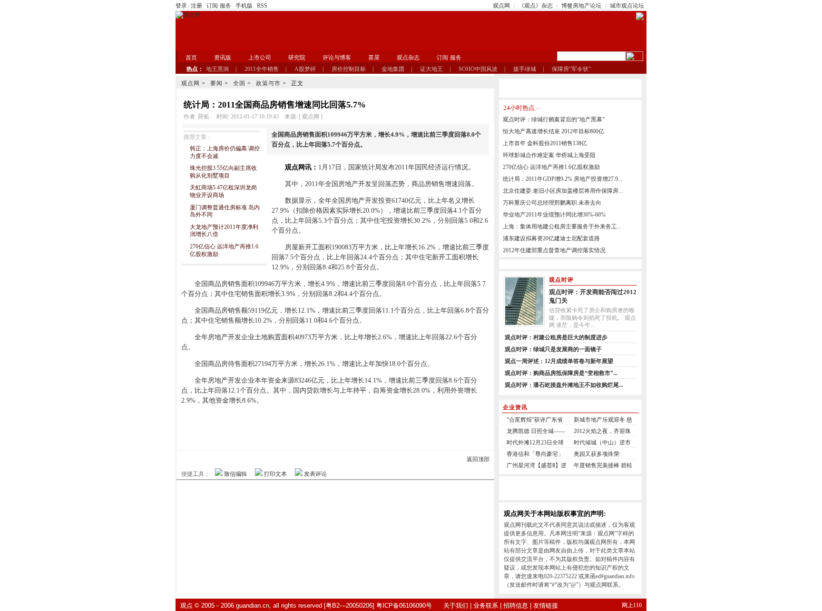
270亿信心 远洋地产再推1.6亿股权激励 (551, 167)
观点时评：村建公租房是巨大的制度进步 (556, 337)
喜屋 (374, 57)
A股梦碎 (305, 69)
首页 (191, 57)
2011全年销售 (262, 69)
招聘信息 (515, 605)
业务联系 (485, 605)
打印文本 (275, 474)
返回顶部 (478, 459)
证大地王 (431, 69)
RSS (262, 5)
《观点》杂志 (536, 5)
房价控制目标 (349, 69)
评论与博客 (337, 57)
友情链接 (545, 605)
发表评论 (315, 474)
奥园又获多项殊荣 (596, 454)
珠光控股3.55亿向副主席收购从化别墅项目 (223, 172)
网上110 (632, 605)
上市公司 (259, 57)
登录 (181, 5)
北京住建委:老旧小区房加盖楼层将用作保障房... (563, 190)
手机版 (244, 5)
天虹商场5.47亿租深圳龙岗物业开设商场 (223, 191)
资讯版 (222, 57)
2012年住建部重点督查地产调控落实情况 (554, 250)
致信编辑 (235, 474)
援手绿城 (524, 69)
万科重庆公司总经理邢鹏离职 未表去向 (552, 202)
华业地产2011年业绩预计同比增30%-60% (554, 214)
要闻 (216, 83)
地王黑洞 (217, 69)
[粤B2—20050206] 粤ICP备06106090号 (378, 605)
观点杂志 (408, 57)
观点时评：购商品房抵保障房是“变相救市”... (561, 373)
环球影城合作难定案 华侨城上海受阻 (549, 155)
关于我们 (455, 605)
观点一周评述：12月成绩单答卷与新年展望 (559, 361)
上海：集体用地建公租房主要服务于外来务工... (562, 226)
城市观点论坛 (627, 5)
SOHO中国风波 (478, 69)
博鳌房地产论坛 (581, 5)
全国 (239, 83)
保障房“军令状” (571, 69)
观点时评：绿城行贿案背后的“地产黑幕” (554, 119)
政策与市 (268, 83)
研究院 (296, 57)
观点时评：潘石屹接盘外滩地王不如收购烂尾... (564, 385)
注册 (196, 5)
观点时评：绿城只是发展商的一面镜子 (553, 349)
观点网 (501, 5)
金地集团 (393, 69)
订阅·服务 (218, 5)
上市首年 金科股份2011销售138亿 (545, 143)
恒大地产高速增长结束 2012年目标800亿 (553, 131)
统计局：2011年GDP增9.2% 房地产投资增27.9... (562, 179)
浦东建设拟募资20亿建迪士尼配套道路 (551, 238)
